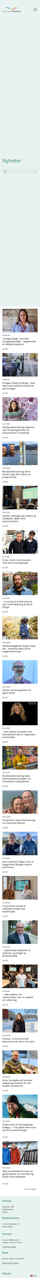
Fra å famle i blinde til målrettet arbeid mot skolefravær (14, 908)
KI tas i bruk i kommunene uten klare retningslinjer (16, 561)
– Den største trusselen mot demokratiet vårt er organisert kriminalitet (18, 734)
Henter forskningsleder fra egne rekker (16, 691)
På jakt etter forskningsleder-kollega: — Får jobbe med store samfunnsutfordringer (19, 1127)
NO (35, 1276)
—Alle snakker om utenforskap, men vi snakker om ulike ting (17, 997)
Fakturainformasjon (10, 1263)
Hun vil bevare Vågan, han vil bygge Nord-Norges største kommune (17, 864)
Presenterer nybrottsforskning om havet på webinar (18, 821)
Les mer (5, 349)
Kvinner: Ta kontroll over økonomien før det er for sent (18, 1040)
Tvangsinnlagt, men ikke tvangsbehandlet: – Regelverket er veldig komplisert (19, 341)
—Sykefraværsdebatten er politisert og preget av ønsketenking (16, 953)
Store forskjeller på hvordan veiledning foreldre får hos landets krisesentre (17, 1083)
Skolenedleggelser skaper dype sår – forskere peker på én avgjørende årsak (18, 648)
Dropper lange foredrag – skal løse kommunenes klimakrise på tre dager (18, 385)
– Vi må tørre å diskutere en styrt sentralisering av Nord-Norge (17, 604)
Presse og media (9, 1247)
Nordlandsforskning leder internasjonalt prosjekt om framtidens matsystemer (16, 778)
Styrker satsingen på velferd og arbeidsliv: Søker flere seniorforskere (19, 518)
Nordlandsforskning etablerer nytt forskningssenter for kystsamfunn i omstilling (18, 430)
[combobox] (33, 1275)
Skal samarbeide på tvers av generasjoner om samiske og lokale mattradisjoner (17, 1174)
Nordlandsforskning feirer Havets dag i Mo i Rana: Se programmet (16, 474)
